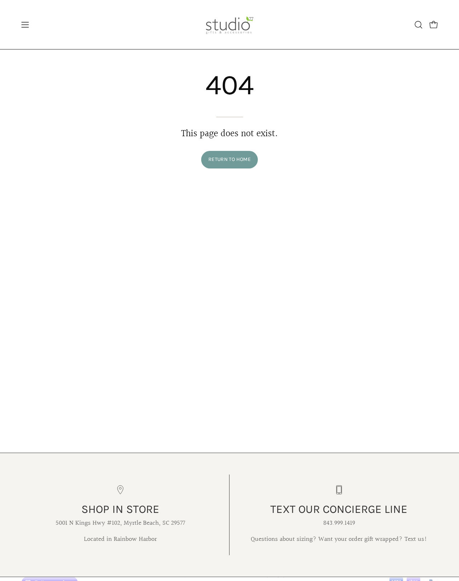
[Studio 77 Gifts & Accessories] (229, 24)
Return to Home (229, 159)
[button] (418, 24)
